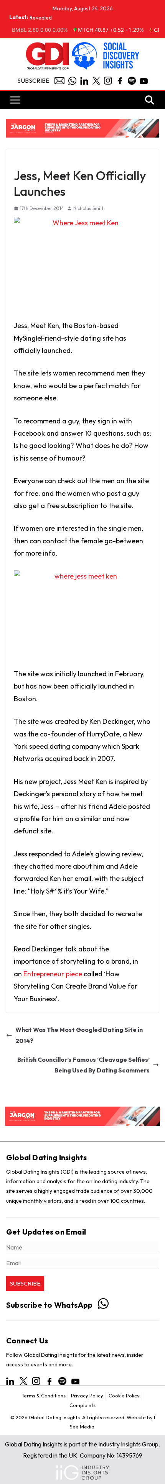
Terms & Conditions (43, 1395)
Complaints (82, 1405)
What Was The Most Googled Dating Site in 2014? (79, 1035)
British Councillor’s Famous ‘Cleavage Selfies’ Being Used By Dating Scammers (83, 1065)
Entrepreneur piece (52, 973)
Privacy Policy (87, 1395)
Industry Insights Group (128, 1444)
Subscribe (33, 80)
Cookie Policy (124, 1395)
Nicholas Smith (89, 208)
